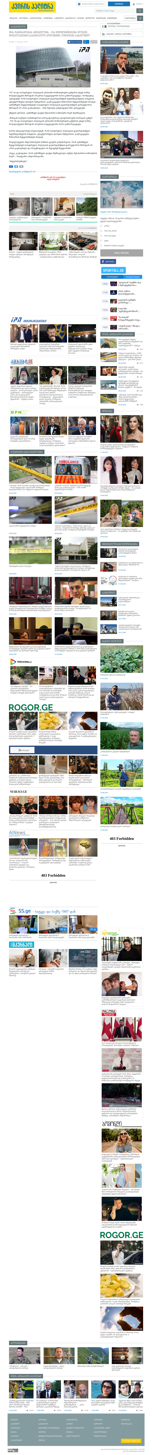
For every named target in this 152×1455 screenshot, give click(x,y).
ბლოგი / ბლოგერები (119, 26)
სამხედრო (108, 592)
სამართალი (18, 26)
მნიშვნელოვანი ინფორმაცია (119, 544)
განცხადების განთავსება (92, 4)
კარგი (106, 226)
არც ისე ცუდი (110, 236)
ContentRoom (87, 228)
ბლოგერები (18, 1343)
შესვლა (139, 4)
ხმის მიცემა (121, 252)
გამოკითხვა (109, 176)
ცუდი (106, 241)
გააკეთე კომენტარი (88, 184)
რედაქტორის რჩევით (115, 42)
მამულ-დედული (112, 641)
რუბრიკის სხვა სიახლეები (27, 452)
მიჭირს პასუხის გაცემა (114, 246)
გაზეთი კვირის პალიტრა (119, 34)
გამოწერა (119, 4)
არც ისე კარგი (110, 231)
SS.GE (12, 194)
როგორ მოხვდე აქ (90, 194)
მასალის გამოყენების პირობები (134, 1451)
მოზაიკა (107, 411)
